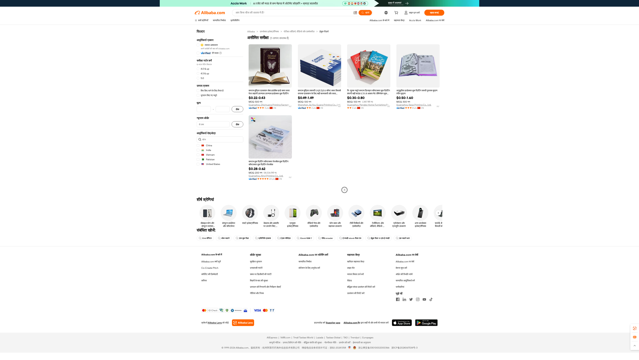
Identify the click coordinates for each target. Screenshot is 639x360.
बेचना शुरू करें (401, 268)
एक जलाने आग (404, 238)
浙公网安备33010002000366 (373, 347)
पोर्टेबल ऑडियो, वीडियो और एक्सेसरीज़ (299, 31)
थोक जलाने (225, 238)
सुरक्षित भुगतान (256, 261)
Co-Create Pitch (209, 268)
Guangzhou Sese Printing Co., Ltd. (413, 104)
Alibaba (251, 31)
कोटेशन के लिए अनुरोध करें (309, 268)
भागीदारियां (400, 287)
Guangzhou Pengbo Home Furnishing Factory (368, 104)
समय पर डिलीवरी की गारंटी (260, 274)
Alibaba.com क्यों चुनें (211, 261)
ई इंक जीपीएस (286, 238)
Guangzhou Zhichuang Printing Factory (269, 104)
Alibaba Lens (215, 322)
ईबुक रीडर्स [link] (324, 31)
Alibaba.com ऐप (352, 322)
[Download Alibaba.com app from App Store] (402, 322)
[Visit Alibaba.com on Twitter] (411, 299)
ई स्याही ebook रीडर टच (352, 238)
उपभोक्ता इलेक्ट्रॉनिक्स (269, 31)
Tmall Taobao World (303, 337)
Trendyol (354, 337)
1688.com (285, 337)
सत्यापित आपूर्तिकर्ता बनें (405, 280)
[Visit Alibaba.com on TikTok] (431, 299)
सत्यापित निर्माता (305, 261)
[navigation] (220, 111)
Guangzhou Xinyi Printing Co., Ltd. (266, 175)
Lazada (319, 337)
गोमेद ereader (327, 238)
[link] (634, 328)
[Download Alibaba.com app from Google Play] (426, 322)
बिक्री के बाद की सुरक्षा (259, 280)
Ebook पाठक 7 (306, 238)
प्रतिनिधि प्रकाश (264, 238)
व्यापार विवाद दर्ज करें (355, 274)
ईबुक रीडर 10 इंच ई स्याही (380, 238)
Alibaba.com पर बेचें (405, 261)
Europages (367, 337)
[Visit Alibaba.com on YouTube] (424, 299)
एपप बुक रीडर (244, 238)
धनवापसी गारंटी (256, 268)
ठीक (237, 109)
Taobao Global (333, 337)
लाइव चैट (351, 268)
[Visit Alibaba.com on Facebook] (398, 299)
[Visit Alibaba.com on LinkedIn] (404, 299)
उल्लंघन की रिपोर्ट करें (355, 293)
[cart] (396, 13)
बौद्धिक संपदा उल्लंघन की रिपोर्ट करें (361, 287)
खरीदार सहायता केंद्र (355, 261)
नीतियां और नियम (257, 293)
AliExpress (272, 337)
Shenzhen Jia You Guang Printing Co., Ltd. (319, 104)
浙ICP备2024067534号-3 (404, 347)
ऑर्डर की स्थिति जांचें (404, 274)
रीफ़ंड (349, 280)
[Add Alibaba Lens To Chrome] (243, 322)
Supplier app (333, 322)
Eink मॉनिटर (207, 238)
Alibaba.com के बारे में (211, 254)
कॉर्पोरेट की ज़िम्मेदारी (209, 274)
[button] (355, 13)
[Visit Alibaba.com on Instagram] (418, 299)
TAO (345, 337)
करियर (204, 280)
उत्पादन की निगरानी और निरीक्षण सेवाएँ (265, 287)
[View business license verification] (349, 347)
